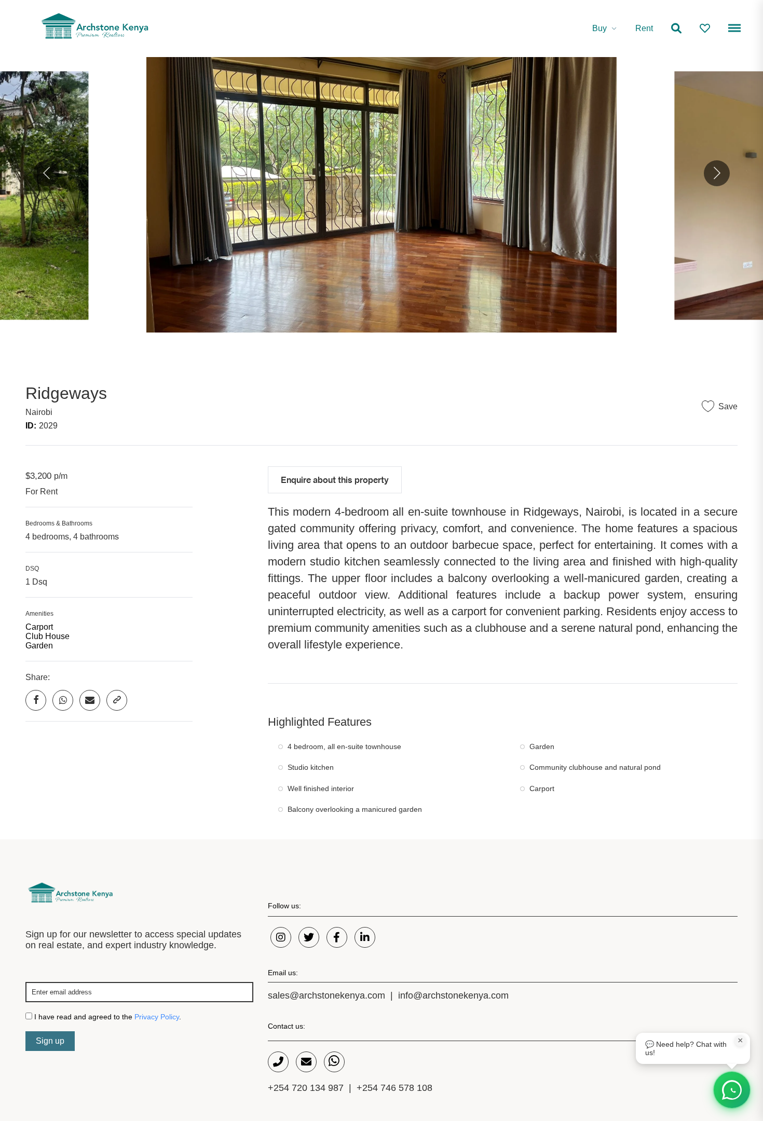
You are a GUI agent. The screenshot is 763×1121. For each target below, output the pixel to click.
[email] (306, 1061)
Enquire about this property (335, 480)
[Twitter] (308, 937)
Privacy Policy (156, 1017)
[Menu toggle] (733, 29)
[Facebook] (336, 937)
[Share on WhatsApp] (62, 700)
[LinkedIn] (365, 937)
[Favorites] (705, 28)
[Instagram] (280, 937)
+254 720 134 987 (306, 1088)
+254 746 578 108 (394, 1088)
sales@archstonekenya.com (326, 995)
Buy (599, 28)
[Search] (676, 28)
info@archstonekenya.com (453, 995)
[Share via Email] (89, 700)
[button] (46, 173)
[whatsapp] (334, 1061)
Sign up (50, 1040)
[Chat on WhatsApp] (732, 1090)
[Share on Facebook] (35, 700)
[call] (278, 1061)
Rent (644, 28)
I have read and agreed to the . (106, 1017)
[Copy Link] (116, 700)
